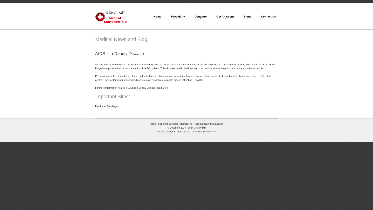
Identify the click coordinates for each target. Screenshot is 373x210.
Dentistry (201, 16)
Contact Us (268, 16)
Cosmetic (173, 123)
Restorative (186, 123)
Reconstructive (202, 123)
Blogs (247, 16)
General (162, 123)
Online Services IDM (206, 131)
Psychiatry (178, 16)
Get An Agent (225, 16)
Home (157, 16)
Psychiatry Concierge (106, 106)
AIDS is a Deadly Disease (141, 88)
